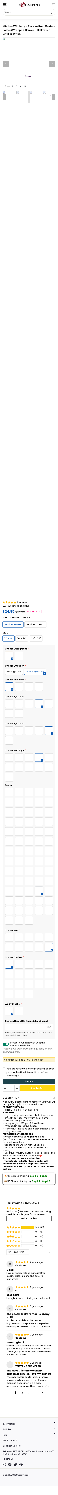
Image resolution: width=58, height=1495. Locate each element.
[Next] (52, 64)
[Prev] (6, 64)
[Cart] (53, 4)
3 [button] (29, 1392)
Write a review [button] (29, 1218)
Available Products (16, 617)
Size (5, 632)
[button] (10, 602)
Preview (29, 1081)
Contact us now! (12, 1445)
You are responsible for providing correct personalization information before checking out (30, 1072)
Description (11, 1097)
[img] (22, 1262)
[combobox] (29, 12)
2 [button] (22, 1392)
